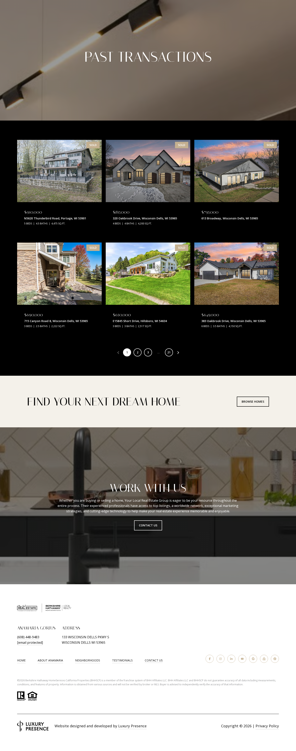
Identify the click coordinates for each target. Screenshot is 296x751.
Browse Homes (253, 401)
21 (169, 352)
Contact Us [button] (148, 525)
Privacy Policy (267, 725)
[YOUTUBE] (242, 659)
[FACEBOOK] (210, 659)
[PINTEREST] (275, 659)
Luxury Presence (132, 725)
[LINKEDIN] (231, 659)
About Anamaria (50, 660)
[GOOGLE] (253, 659)
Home (21, 660)
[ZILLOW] (264, 659)
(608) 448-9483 (28, 637)
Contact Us (154, 660)
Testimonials (122, 660)
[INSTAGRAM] (220, 659)
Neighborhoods (87, 660)
